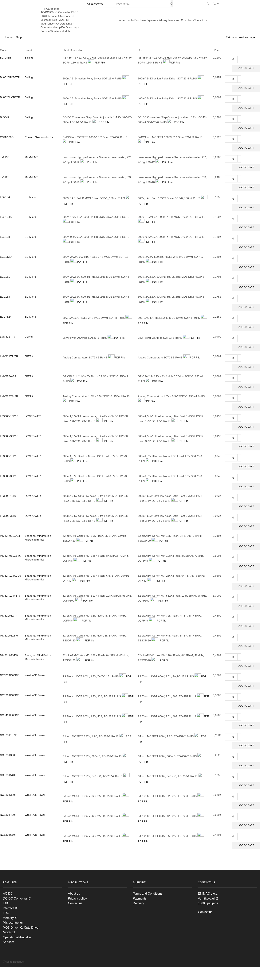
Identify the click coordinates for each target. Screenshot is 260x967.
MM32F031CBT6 (10, 555)
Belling (29, 57)
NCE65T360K (8, 755)
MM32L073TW (9, 655)
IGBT (77, 12)
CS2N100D (7, 137)
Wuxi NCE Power (35, 675)
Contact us (200, 20)
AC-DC (45, 12)
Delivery (162, 20)
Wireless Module (60, 31)
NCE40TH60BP (9, 715)
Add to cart (246, 68)
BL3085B (5, 57)
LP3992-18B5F (9, 495)
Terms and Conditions (180, 20)
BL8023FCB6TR (10, 77)
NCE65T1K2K (8, 735)
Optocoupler (73, 27)
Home (121, 20)
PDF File (99, 62)
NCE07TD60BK (9, 675)
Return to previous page (240, 37)
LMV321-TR (7, 336)
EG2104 (5, 197)
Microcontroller (49, 19)
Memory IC (66, 15)
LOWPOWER (33, 416)
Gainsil (29, 336)
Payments (152, 20)
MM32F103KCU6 (10, 575)
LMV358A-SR (8, 376)
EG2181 (5, 276)
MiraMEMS (31, 157)
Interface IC (53, 15)
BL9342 (4, 117)
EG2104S (6, 216)
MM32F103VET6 (10, 595)
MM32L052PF (8, 615)
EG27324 (5, 316)
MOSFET (64, 19)
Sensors (45, 31)
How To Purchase (135, 20)
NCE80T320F (8, 794)
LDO (43, 15)
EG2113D (6, 256)
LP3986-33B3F (9, 476)
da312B (4, 177)
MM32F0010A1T (10, 535)
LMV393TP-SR (9, 396)
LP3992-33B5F (9, 515)
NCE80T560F (8, 834)
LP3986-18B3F (9, 456)
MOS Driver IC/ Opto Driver (57, 23)
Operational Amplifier (53, 27)
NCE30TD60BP (9, 695)
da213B (4, 157)
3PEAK (29, 356)
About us (74, 893)
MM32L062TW (9, 635)
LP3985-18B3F (9, 416)
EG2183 (5, 296)
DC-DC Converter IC (61, 12)
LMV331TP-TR (9, 356)
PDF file (88, 540)
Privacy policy (77, 898)
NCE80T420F (8, 814)
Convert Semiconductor (39, 137)
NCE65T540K (8, 775)
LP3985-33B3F (9, 436)
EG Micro (30, 197)
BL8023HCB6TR (10, 97)
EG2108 (5, 236)
